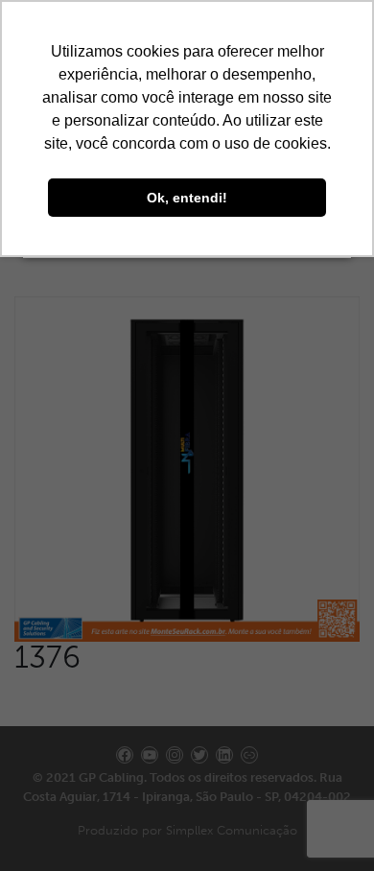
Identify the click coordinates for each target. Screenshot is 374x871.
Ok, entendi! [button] (187, 197)
